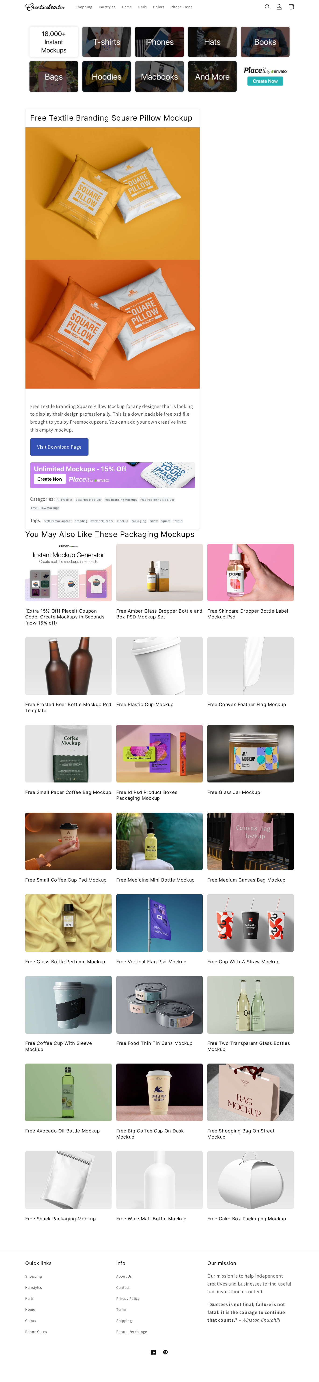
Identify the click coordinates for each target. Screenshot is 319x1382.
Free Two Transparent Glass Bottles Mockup (248, 1046)
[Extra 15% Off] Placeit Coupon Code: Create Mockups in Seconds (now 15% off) (64, 617)
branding (81, 521)
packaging (138, 521)
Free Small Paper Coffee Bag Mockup (68, 792)
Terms (121, 1309)
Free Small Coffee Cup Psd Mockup (66, 880)
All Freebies (64, 500)
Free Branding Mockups (121, 500)
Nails (29, 1298)
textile (178, 521)
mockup (122, 521)
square (165, 521)
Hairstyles (33, 1287)
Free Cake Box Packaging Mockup (246, 1218)
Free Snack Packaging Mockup (60, 1218)
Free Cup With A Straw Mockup (243, 961)
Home (30, 1309)
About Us (124, 1276)
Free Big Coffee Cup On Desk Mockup (150, 1133)
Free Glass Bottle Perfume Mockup (65, 961)
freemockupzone (102, 521)
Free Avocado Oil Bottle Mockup (62, 1131)
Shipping (124, 1320)
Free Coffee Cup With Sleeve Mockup (58, 1046)
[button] (267, 7)
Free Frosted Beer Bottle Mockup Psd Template (68, 707)
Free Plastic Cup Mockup (145, 704)
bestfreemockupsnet (57, 521)
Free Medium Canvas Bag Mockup (246, 880)
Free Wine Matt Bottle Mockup (151, 1218)
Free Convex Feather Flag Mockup (246, 704)
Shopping (33, 1276)
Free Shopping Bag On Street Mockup (241, 1133)
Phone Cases (36, 1331)
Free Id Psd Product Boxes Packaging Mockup (146, 795)
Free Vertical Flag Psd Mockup (151, 961)
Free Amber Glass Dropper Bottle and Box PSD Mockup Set (159, 614)
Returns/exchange (131, 1331)
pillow (153, 521)
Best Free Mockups (88, 500)
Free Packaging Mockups (157, 500)
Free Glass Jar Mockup (233, 792)
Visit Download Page (59, 447)
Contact (123, 1287)
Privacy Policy (128, 1298)
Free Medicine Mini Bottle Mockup (155, 880)
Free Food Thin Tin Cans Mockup (154, 1043)
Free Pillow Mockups (45, 508)
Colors (30, 1320)
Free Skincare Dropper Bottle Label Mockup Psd (247, 614)
